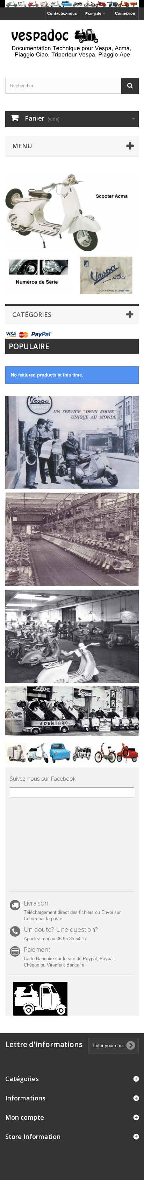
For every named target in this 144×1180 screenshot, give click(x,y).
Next (126, 239)
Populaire (29, 346)
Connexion (125, 13)
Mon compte (24, 1117)
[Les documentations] (106, 275)
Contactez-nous (62, 13)
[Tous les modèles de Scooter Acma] (72, 212)
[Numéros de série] (37, 275)
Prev (109, 239)
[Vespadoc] (72, 43)
